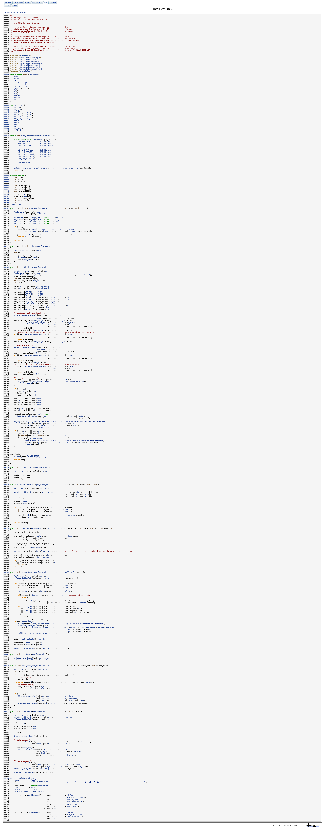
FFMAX (68, 629)
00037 (6, 75)
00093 (6, 181)
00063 (6, 124)
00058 (6, 115)
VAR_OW (29, 117)
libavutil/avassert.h (30, 65)
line (25, 197)
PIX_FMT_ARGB (24, 141)
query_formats (27, 136)
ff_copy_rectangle (26, 749)
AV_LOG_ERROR (36, 382)
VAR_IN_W (18, 113)
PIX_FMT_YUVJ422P (48, 155)
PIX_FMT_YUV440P (47, 153)
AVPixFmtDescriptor (29, 275)
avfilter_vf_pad (26, 778)
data (53, 507)
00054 (6, 107)
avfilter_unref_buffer (28, 626)
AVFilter (14, 778)
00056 (6, 111)
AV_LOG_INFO (31, 422)
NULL (16, 100)
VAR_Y (16, 122)
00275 (6, 528)
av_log (21, 382)
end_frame (26, 654)
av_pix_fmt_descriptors (63, 275)
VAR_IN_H (18, 115)
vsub (21, 288)
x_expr (33, 221)
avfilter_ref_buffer (55, 578)
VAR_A (16, 124)
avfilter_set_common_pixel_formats (30, 168)
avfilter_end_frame (23, 658)
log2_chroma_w (42, 286)
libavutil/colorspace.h (31, 63)
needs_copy (24, 620)
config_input (27, 267)
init (31, 208)
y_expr (33, 223)
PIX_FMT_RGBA (46, 141)
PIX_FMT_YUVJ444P (26, 155)
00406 (6, 778)
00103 (6, 201)
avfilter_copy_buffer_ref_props (33, 633)
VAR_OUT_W (18, 117)
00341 (6, 654)
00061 (6, 120)
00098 (6, 191)
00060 (6, 119)
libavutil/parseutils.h (31, 69)
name (17, 780)
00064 (6, 126)
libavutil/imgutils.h (30, 67)
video (24, 502)
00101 (6, 197)
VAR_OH (29, 119)
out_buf (42, 639)
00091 (6, 178)
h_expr (33, 220)
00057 (6, 113)
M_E (39, 296)
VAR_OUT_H (18, 119)
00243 (6, 467)
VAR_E (16, 111)
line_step (27, 260)
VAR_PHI (17, 109)
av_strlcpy (19, 218)
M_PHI (40, 294)
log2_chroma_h (42, 288)
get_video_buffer (44, 485)
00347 (6, 666)
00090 (6, 176)
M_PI (40, 292)
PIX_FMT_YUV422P (47, 149)
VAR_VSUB (18, 128)
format (87, 275)
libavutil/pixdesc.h (29, 61)
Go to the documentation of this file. (15, 13)
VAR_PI (17, 107)
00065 (6, 128)
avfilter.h (25, 56)
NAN (61, 302)
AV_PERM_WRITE (88, 627)
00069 (6, 136)
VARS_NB (17, 130)
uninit (33, 246)
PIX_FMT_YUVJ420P (26, 157)
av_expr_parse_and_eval (25, 315)
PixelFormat (37, 140)
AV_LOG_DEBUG (44, 624)
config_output (27, 467)
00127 (6, 246)
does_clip (25, 528)
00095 (6, 185)
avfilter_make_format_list (66, 168)
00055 (6, 109)
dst (46, 271)
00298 (6, 572)
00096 (6, 187)
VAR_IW (29, 113)
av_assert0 (19, 551)
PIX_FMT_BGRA (46, 143)
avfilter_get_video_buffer (55, 492)
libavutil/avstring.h (30, 58)
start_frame (27, 572)
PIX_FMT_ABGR (24, 143)
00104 (6, 202)
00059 (6, 117)
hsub (21, 286)
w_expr (33, 218)
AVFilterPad (33, 795)
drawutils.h (25, 71)
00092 (6, 180)
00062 (6, 122)
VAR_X (16, 120)
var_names (33, 75)
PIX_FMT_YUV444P (25, 149)
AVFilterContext (42, 136)
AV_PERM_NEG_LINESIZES (108, 627)
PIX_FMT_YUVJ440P (48, 157)
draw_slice (27, 711)
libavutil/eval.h (28, 59)
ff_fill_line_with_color (25, 416)
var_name (19, 105)
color (24, 195)
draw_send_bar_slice (31, 666)
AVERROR (28, 237)
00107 (6, 208)
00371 (6, 711)
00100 (6, 195)
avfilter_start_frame (24, 648)
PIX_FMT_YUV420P (25, 151)
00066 (6, 130)
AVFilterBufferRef (25, 485)
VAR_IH (29, 115)
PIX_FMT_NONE (24, 162)
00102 (6, 199)
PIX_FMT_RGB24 (24, 145)
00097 (6, 189)
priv (39, 212)
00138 (6, 267)
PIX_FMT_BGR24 (46, 145)
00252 (6, 485)
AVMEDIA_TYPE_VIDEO (76, 797)
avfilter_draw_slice (27, 704)
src (42, 471)
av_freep (22, 258)
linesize (53, 517)
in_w (21, 408)
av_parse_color (25, 235)
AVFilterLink (40, 267)
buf (64, 536)
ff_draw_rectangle (26, 696)
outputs (85, 492)
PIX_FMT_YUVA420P (26, 159)
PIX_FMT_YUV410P (25, 153)
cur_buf (45, 660)
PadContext (17, 204)
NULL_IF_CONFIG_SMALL (41, 782)
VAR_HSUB (18, 126)
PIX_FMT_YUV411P (47, 151)
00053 (6, 105)
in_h (21, 410)
